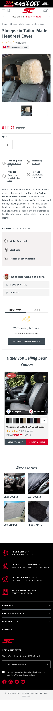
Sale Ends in (26, 16)
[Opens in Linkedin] (17, 681)
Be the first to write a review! (26, 341)
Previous (4, 18)
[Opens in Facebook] (4, 681)
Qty (4, 136)
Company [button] (7, 605)
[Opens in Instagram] (10, 681)
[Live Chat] (45, 11)
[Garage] (8, 10)
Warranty (37, 162)
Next (50, 18)
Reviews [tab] (15, 310)
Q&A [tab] (37, 310)
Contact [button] (7, 629)
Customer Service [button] (13, 613)
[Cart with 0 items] (49, 10)
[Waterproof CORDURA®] (26, 393)
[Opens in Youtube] (23, 681)
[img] (3, 42)
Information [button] (10, 621)
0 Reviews (20, 42)
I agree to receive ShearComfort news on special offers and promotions (26, 673)
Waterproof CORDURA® (25, 427)
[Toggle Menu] (4, 10)
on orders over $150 (14, 163)
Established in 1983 (13, 176)
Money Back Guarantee (37, 174)
